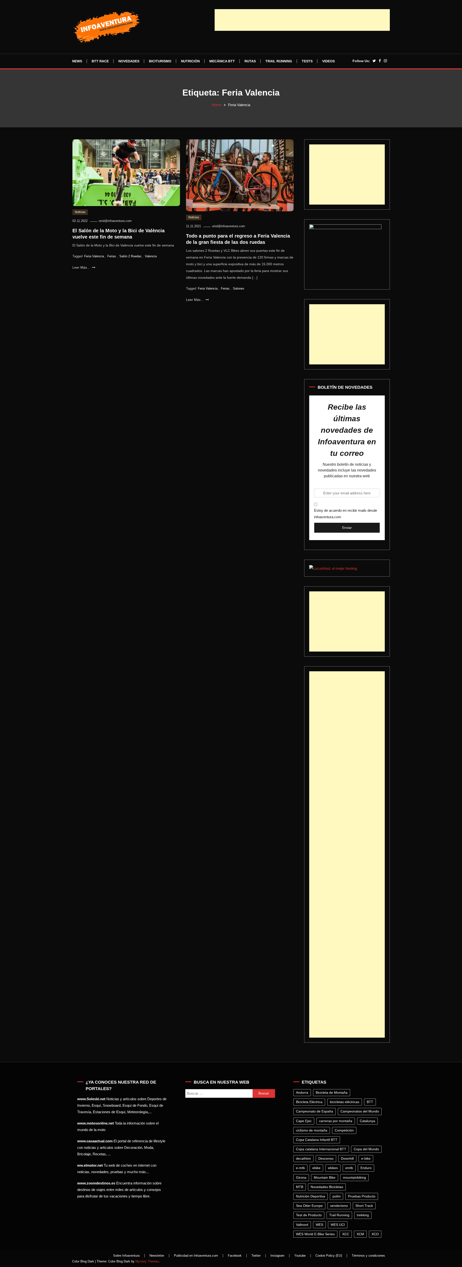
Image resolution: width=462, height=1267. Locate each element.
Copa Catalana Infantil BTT (316, 1140)
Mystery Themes (147, 1261)
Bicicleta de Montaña (331, 1092)
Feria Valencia (94, 256)
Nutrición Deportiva (310, 1196)
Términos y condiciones (368, 1255)
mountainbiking (354, 1177)
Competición (344, 1130)
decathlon (303, 1158)
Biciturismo (160, 61)
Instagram (277, 1255)
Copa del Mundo (366, 1149)
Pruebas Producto (361, 1196)
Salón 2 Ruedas (130, 256)
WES (319, 1225)
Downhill (347, 1158)
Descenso (326, 1158)
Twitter (256, 1255)
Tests (307, 61)
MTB (299, 1187)
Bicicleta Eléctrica (309, 1102)
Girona (301, 1177)
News (77, 61)
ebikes (333, 1168)
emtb (349, 1168)
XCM (360, 1234)
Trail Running (278, 61)
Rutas (250, 61)
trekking (363, 1215)
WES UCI (338, 1225)
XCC (345, 1234)
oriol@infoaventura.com (115, 221)
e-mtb (300, 1168)
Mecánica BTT (222, 61)
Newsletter (156, 1255)
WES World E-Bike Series (315, 1234)
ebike (316, 1168)
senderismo (339, 1206)
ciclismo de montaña (311, 1130)
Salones (238, 288)
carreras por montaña (335, 1121)
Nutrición (190, 61)
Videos (328, 61)
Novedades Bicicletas (327, 1187)
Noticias (80, 212)
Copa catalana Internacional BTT (321, 1149)
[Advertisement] (302, 20)
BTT (370, 1102)
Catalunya (367, 1121)
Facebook (235, 1255)
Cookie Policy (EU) (328, 1255)
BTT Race (100, 61)
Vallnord (302, 1225)
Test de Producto (309, 1215)
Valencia (151, 256)
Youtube (300, 1255)
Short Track (364, 1206)
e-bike (366, 1158)
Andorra (302, 1092)
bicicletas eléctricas (344, 1102)
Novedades (128, 61)
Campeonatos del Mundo (359, 1111)
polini (336, 1196)
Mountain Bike (324, 1177)
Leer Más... (81, 267)
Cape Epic (304, 1121)
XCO (375, 1234)
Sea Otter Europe (309, 1206)
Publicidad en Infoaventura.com (196, 1255)
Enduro (366, 1168)
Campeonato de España (314, 1111)
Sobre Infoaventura (126, 1255)
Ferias (111, 256)
